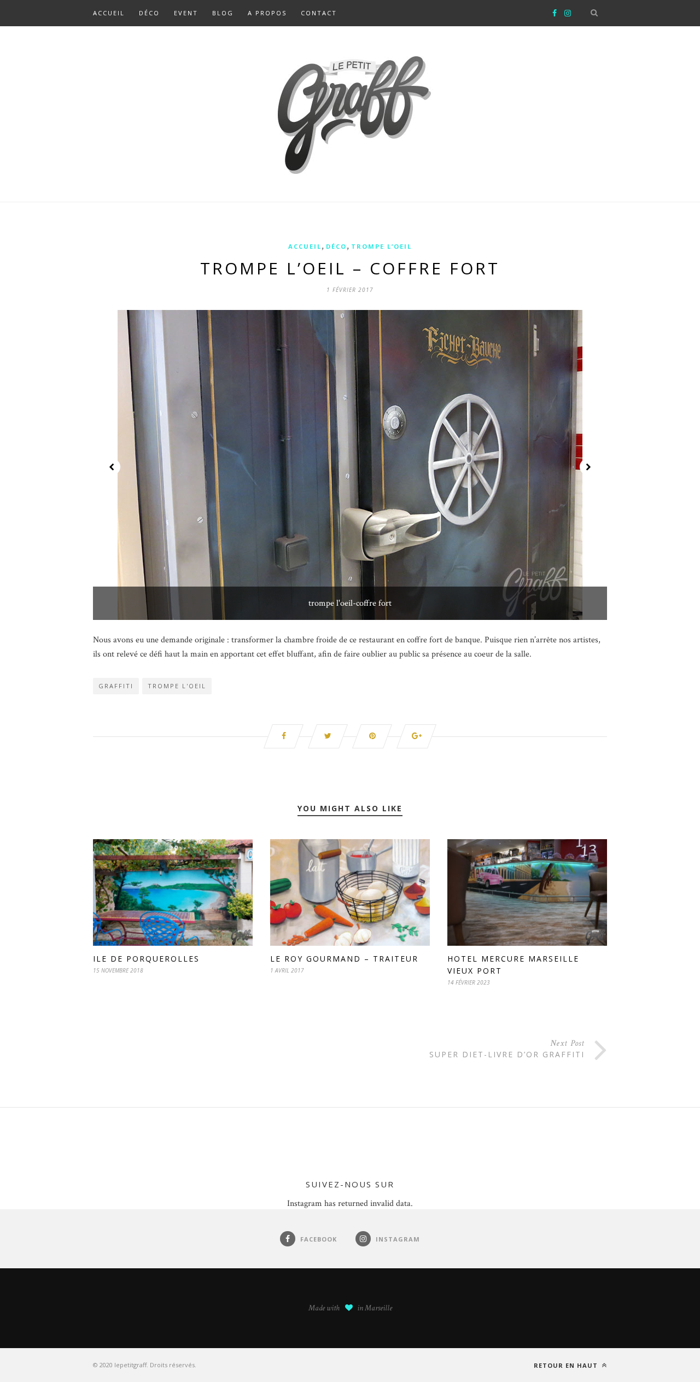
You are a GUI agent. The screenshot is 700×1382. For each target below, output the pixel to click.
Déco (149, 13)
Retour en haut (567, 1365)
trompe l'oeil (177, 686)
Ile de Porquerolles (146, 958)
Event (186, 13)
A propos (267, 13)
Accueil (109, 13)
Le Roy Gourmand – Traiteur (344, 958)
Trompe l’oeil (381, 246)
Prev (112, 467)
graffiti (115, 686)
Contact (319, 13)
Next (588, 467)
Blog (223, 13)
